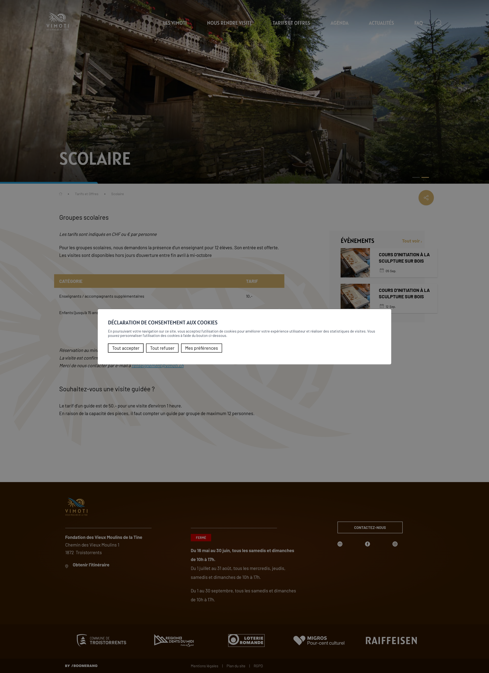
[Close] (389, 306)
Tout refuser (162, 348)
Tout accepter (125, 348)
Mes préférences (201, 348)
